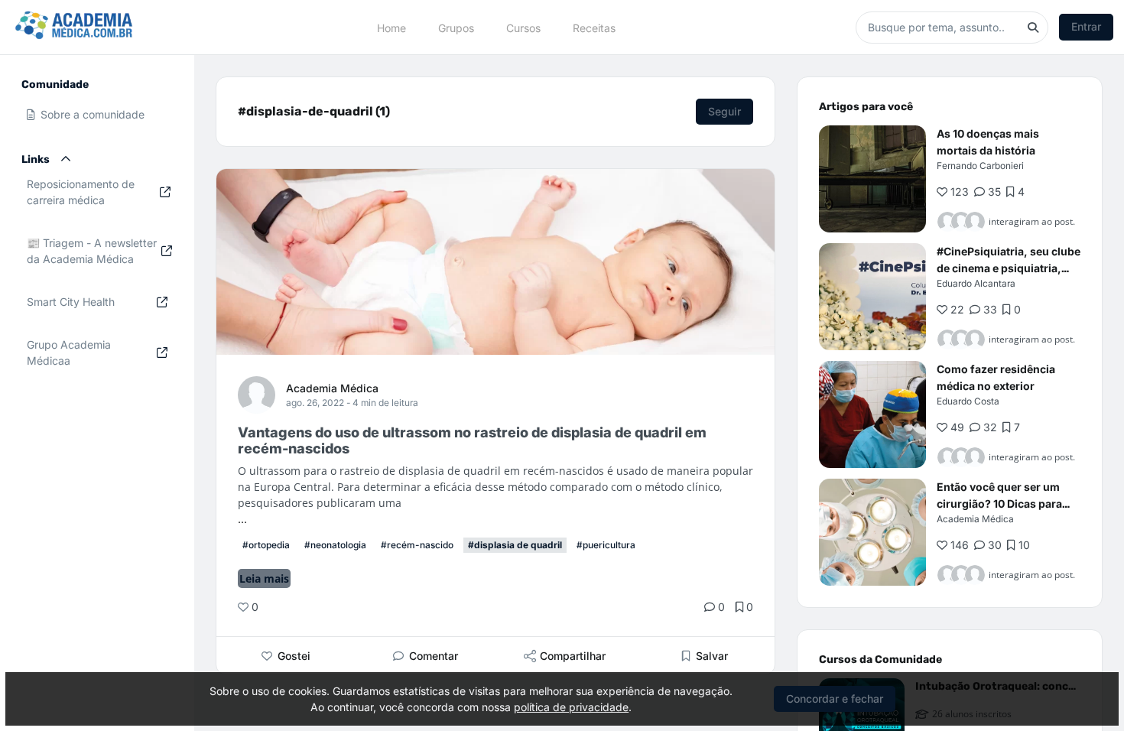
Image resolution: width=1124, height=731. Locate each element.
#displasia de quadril (515, 545)
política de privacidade (571, 706)
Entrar (1086, 26)
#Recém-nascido (417, 545)
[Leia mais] (872, 178)
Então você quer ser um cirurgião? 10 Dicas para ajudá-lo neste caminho (999, 503)
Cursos (523, 27)
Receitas (594, 27)
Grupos (456, 27)
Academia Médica (332, 388)
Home (391, 27)
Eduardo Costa (968, 401)
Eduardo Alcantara (976, 283)
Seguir (724, 111)
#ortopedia (266, 545)
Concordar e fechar (834, 698)
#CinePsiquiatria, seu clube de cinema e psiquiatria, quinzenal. (1008, 268)
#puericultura (606, 545)
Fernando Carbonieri (980, 165)
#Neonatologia (335, 545)
